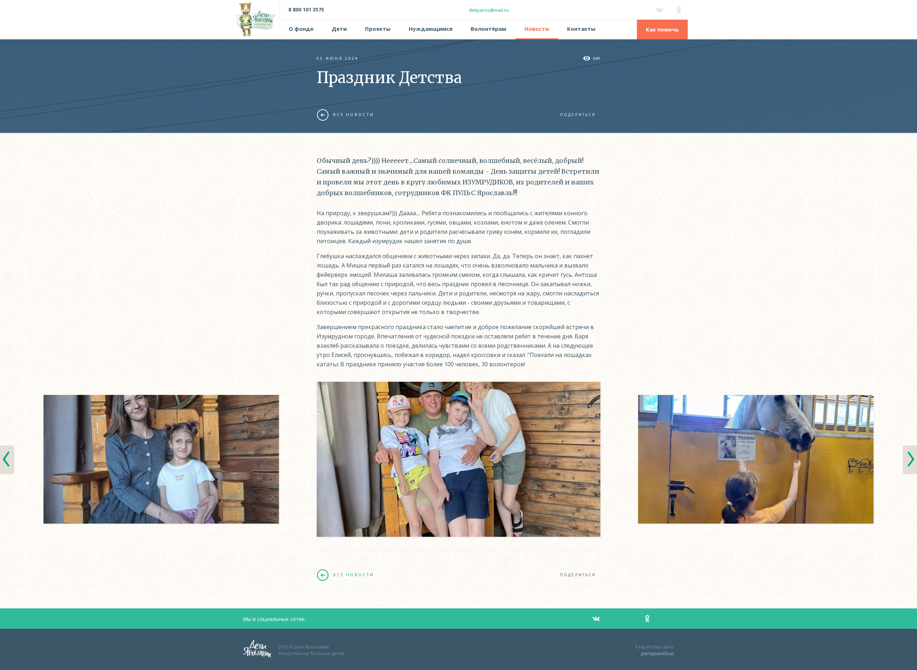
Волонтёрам (488, 28)
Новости (536, 28)
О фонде (301, 28)
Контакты (581, 28)
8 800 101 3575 (306, 9)
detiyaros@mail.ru (489, 10)
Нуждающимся (430, 28)
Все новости (353, 114)
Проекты (377, 28)
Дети (339, 28)
